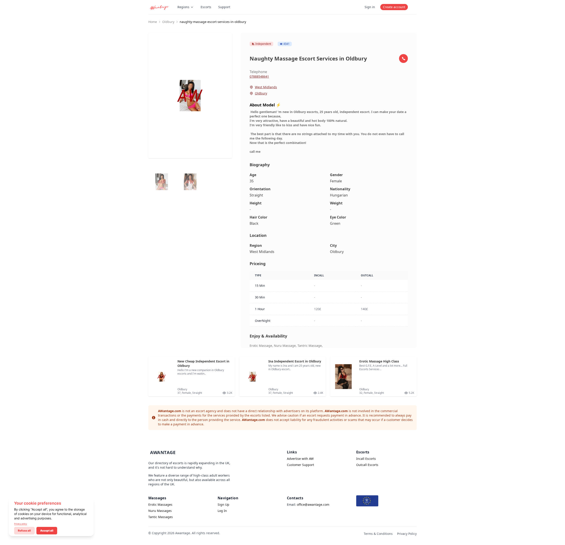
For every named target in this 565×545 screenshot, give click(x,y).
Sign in (370, 7)
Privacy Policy (407, 534)
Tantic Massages (160, 517)
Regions (183, 7)
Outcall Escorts (367, 465)
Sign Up (223, 504)
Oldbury (168, 22)
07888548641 (259, 76)
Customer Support (300, 465)
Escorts (206, 7)
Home (152, 22)
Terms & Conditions (378, 534)
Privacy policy (20, 523)
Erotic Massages (160, 504)
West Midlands (266, 87)
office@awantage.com (313, 504)
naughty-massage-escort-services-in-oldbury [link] (213, 22)
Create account (394, 7)
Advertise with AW (300, 458)
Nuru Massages (160, 511)
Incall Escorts (366, 458)
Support (224, 7)
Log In (222, 511)
